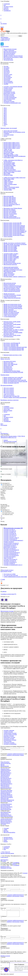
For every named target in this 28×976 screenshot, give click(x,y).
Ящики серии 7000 (8, 365)
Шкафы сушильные (9, 309)
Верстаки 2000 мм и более (10, 203)
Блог (5, 5)
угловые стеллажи (8, 731)
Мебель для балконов (9, 273)
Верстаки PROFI (8, 205)
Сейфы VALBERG (8, 181)
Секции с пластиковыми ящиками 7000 (14, 349)
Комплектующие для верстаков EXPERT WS (15, 231)
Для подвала (7, 80)
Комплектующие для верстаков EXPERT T (14, 232)
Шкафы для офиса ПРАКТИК (11, 256)
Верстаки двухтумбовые (10, 212)
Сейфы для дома (8, 149)
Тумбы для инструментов (10, 315)
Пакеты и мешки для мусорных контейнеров (15, 397)
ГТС (3, 496)
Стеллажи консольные (9, 98)
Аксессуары (7, 409)
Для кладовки (7, 78)
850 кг (5, 122)
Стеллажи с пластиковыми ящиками (13, 86)
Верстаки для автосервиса (10, 213)
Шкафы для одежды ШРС (10, 249)
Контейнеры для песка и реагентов (9, 400)
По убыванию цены (7, 487)
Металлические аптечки (10, 283)
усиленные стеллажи (9, 742)
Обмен (5, 840)
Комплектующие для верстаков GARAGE (14, 225)
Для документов (8, 77)
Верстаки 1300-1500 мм (10, 199)
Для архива (6, 70)
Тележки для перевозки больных (12, 289)
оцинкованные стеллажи (10, 740)
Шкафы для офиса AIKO (10, 259)
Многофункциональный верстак (12, 217)
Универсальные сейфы (9, 188)
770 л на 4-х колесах (9, 393)
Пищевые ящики (5, 374)
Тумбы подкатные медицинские (12, 291)
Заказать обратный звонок (7, 853)
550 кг (5, 120)
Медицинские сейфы (9, 172)
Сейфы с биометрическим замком (12, 171)
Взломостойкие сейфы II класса (12, 144)
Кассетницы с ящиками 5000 (11, 344)
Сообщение (3, 916)
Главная (6, 440)
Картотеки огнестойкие (10, 169)
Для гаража (6, 67)
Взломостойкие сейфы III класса (12, 145)
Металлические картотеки (10, 264)
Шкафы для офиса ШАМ (10, 255)
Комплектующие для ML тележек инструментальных (12, 336)
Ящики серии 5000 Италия (10, 364)
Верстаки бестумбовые (9, 209)
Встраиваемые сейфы (9, 164)
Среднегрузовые (8, 89)
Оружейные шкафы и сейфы (11, 154)
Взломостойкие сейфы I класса (11, 142)
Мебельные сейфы (8, 153)
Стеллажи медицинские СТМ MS (12, 295)
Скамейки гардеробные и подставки (13, 269)
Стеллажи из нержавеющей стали (12, 102)
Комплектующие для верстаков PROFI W (14, 228)
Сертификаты (7, 10)
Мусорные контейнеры (6, 385)
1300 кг (5, 124)
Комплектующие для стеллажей (9, 128)
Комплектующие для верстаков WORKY (14, 235)
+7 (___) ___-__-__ (5, 890)
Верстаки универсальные (10, 216)
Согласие (25, 873)
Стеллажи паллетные (9, 96)
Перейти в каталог (5, 955)
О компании (7, 3)
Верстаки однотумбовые (10, 211)
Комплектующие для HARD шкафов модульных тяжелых (13, 333)
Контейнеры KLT (8, 368)
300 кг (5, 116)
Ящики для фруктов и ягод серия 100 (13, 377)
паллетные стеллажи (9, 738)
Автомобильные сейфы (10, 165)
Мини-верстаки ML (9, 196)
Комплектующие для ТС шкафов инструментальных (12, 327)
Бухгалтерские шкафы (9, 261)
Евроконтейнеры (8, 369)
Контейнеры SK (8, 366)
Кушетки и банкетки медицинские (12, 285)
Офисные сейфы (8, 150)
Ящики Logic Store (8, 362)
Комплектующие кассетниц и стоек (13, 355)
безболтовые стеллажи (9, 737)
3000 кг (4, 490)
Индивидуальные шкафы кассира (12, 263)
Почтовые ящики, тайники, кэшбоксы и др (15, 276)
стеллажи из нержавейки (10, 744)
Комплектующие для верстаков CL (12, 224)
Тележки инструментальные (11, 313)
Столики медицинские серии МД (12, 287)
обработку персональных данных (15, 755)
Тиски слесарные (8, 236)
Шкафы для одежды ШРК (10, 247)
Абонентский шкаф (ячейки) (11, 267)
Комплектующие (8, 410)
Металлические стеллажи (10, 49)
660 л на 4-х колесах (9, 392)
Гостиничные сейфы (9, 152)
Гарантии (6, 8)
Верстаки (6, 831)
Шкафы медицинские (9, 293)
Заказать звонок (5, 46)
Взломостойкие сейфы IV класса (12, 146)
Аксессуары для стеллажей (10, 130)
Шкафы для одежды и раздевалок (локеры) (14, 243)
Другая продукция (8, 60)
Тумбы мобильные (8, 272)
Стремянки (6, 133)
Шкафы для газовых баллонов (11, 312)
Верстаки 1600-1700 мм (10, 200)
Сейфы (5, 829)
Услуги (5, 136)
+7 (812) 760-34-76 (5, 852)
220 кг (5, 114)
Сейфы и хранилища (9, 50)
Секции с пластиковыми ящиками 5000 (14, 348)
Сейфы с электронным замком (11, 187)
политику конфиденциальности (15, 753)
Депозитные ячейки (9, 168)
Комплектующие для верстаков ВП (13, 233)
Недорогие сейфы (8, 175)
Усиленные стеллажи (9, 101)
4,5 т (5, 125)
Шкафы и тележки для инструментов (13, 55)
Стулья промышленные (10, 316)
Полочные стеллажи (9, 94)
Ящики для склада (5, 358)
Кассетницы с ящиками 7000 (11, 345)
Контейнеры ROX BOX (10, 361)
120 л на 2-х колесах (9, 388)
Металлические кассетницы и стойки (13, 57)
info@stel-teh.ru (4, 433)
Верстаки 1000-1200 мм (10, 197)
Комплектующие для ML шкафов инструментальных (12, 322)
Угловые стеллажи (8, 88)
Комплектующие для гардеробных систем (14, 132)
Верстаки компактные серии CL (12, 204)
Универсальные (8, 90)
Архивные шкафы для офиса (11, 253)
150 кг (5, 112)
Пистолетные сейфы (9, 179)
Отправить (3, 757)
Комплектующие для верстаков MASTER (14, 227)
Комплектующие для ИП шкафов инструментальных (12, 325)
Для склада (6, 73)
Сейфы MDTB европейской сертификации (14, 156)
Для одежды (7, 71)
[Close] (1, 927)
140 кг (5, 110)
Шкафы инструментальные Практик (13, 308)
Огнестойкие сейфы (9, 157)
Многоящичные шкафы (10, 271)
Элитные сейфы (8, 189)
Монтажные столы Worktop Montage (13, 208)
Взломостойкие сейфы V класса (12, 148)
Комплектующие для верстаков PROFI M (14, 229)
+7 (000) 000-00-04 (5, 749)
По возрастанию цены (8, 486)
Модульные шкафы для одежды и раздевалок (15, 244)
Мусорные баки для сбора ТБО (11, 396)
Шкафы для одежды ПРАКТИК (12, 245)
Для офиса (6, 69)
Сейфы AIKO (7, 180)
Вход (2, 423)
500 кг (5, 118)
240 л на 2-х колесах (9, 389)
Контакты (6, 9)
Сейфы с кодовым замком (10, 184)
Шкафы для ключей (9, 275)
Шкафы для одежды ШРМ (10, 248)
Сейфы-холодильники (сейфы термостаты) (14, 177)
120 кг (5, 109)
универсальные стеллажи (10, 733)
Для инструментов (8, 82)
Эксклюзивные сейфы (9, 162)
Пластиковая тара (8, 58)
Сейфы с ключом (8, 183)
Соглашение (16, 862)
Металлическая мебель (9, 53)
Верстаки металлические (10, 51)
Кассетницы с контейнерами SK (12, 343)
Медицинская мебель (9, 54)
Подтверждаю (4, 928)
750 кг (5, 121)
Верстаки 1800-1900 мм (10, 201)
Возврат (6, 841)
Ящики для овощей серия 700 (11, 382)
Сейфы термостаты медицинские (12, 297)
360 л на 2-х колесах (9, 390)
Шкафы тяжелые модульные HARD (13, 307)
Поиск (2, 36)
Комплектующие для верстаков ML (13, 223)
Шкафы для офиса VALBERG (11, 257)
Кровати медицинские (9, 284)
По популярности (6, 484)
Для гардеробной (8, 81)
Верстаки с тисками (9, 215)
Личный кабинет (8, 837)
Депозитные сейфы (8, 167)
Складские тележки (9, 134)
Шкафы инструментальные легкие (12, 304)
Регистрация (4, 425)
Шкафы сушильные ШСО (10, 311)
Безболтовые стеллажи (9, 93)
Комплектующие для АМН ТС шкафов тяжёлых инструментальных (13, 330)
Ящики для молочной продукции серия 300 (15, 380)
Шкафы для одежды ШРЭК (11, 251)
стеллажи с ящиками (9, 730)
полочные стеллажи (9, 735)
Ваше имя (3, 748)
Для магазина (7, 75)
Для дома (6, 66)
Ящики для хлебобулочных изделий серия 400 (15, 381)
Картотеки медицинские (10, 296)
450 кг (5, 117)
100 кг (5, 108)
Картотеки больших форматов (11, 268)
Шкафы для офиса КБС (9, 260)
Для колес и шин (8, 74)
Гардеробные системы (9, 92)
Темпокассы (7, 185)
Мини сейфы (7, 173)
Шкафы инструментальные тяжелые (13, 305)
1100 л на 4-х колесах (9, 394)
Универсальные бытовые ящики (12, 371)
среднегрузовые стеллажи (10, 734)
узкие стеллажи (7, 741)
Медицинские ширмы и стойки (12, 288)
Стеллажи (6, 828)
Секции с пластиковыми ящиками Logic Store (15, 347)
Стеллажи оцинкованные (10, 97)
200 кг (5, 113)
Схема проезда (4, 857)
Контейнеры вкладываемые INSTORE (13, 372)
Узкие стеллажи (8, 100)
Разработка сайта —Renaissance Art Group (6, 867)
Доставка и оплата (8, 6)
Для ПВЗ (6, 84)
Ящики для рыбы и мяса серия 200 (12, 378)
